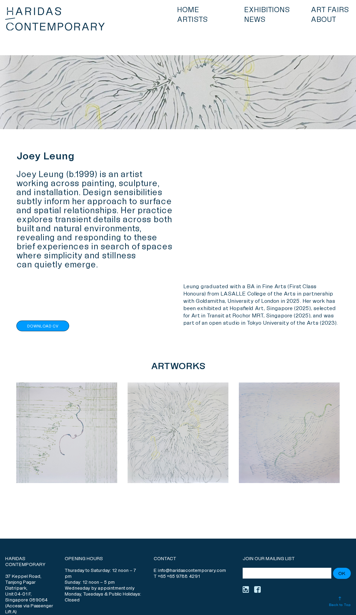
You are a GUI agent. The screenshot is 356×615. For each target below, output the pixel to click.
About (323, 19)
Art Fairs (330, 10)
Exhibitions (267, 10)
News (255, 19)
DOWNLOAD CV (42, 326)
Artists (192, 19)
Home (188, 10)
